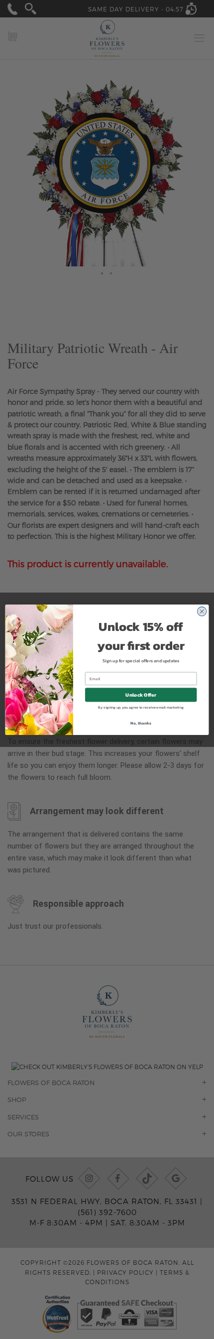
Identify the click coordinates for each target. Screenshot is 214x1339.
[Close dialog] (202, 611)
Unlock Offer (140, 695)
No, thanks (140, 723)
